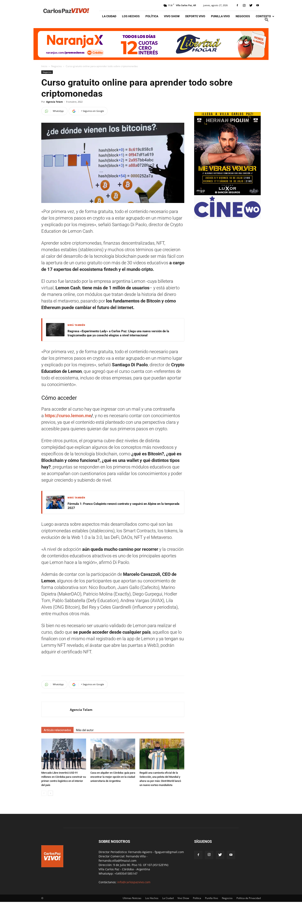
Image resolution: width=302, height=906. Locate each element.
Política (151, 16)
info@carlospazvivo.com (133, 882)
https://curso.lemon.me (67, 415)
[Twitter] (251, 5)
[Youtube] (258, 5)
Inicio (44, 66)
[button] (266, 20)
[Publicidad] (151, 44)
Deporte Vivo (195, 16)
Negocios (243, 16)
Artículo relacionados (57, 730)
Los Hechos (131, 16)
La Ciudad (109, 16)
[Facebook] (237, 5)
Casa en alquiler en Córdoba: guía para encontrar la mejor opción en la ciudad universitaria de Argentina (112, 776)
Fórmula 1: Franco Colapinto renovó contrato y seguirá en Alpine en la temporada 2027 (123, 506)
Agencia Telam (54, 101)
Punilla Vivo (220, 16)
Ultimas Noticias (132, 898)
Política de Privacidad (248, 898)
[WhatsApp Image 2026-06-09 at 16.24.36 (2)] (227, 194)
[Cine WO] (227, 217)
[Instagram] (244, 5)
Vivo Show (172, 16)
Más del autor (85, 730)
